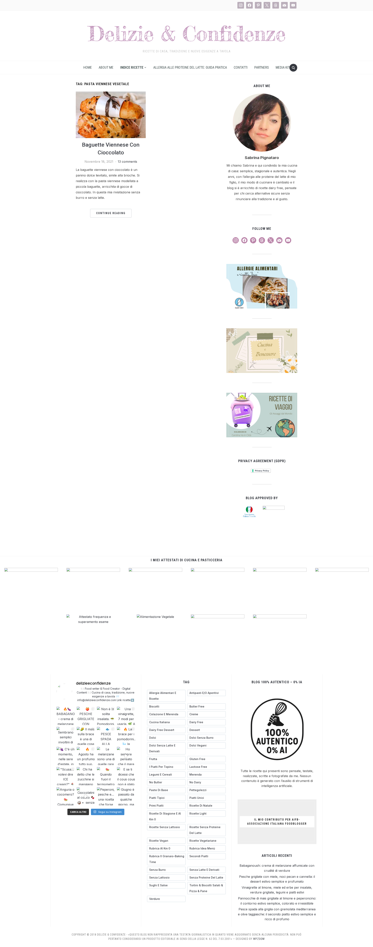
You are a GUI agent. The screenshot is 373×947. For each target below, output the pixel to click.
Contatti (241, 67)
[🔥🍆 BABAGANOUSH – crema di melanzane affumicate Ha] (66, 716)
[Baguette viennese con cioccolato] (111, 94)
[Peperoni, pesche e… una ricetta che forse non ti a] (106, 796)
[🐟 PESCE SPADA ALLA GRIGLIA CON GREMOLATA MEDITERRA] (106, 736)
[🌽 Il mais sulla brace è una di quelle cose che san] (86, 736)
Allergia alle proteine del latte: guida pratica (190, 67)
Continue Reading (110, 213)
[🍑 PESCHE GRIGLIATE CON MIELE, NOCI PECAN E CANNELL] (86, 716)
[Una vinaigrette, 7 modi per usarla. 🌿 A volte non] (126, 716)
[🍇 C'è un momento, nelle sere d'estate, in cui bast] (66, 756)
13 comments (127, 161)
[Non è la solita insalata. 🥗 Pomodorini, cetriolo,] (106, 716)
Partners (261, 67)
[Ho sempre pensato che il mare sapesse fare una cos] (126, 756)
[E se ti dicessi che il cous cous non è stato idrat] (126, 776)
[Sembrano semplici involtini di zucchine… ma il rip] (66, 736)
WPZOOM (259, 938)
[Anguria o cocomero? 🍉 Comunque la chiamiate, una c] (66, 796)
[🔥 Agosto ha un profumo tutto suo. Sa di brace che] (86, 756)
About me (106, 67)
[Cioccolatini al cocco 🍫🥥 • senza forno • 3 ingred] (86, 796)
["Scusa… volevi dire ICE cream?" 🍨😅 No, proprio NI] (66, 776)
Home (87, 67)
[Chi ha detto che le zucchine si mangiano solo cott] (86, 776)
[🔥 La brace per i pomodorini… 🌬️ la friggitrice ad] (126, 736)
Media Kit (283, 67)
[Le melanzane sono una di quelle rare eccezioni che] (106, 756)
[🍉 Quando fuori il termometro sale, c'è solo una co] (106, 776)
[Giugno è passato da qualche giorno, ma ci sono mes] (126, 796)
